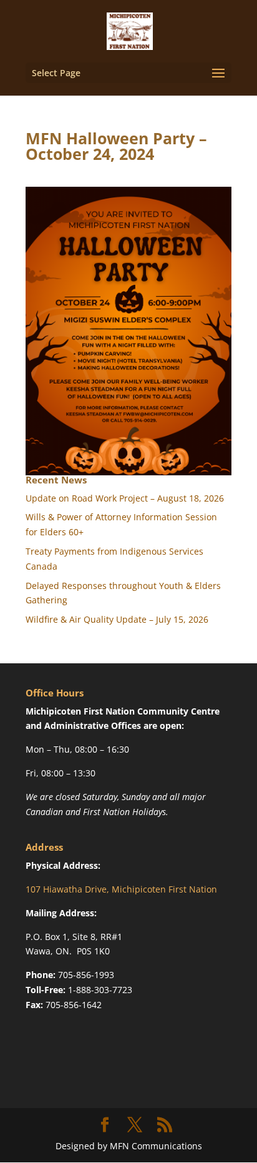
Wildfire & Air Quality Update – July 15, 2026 (117, 619)
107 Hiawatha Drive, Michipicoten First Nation (121, 889)
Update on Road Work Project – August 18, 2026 (125, 498)
